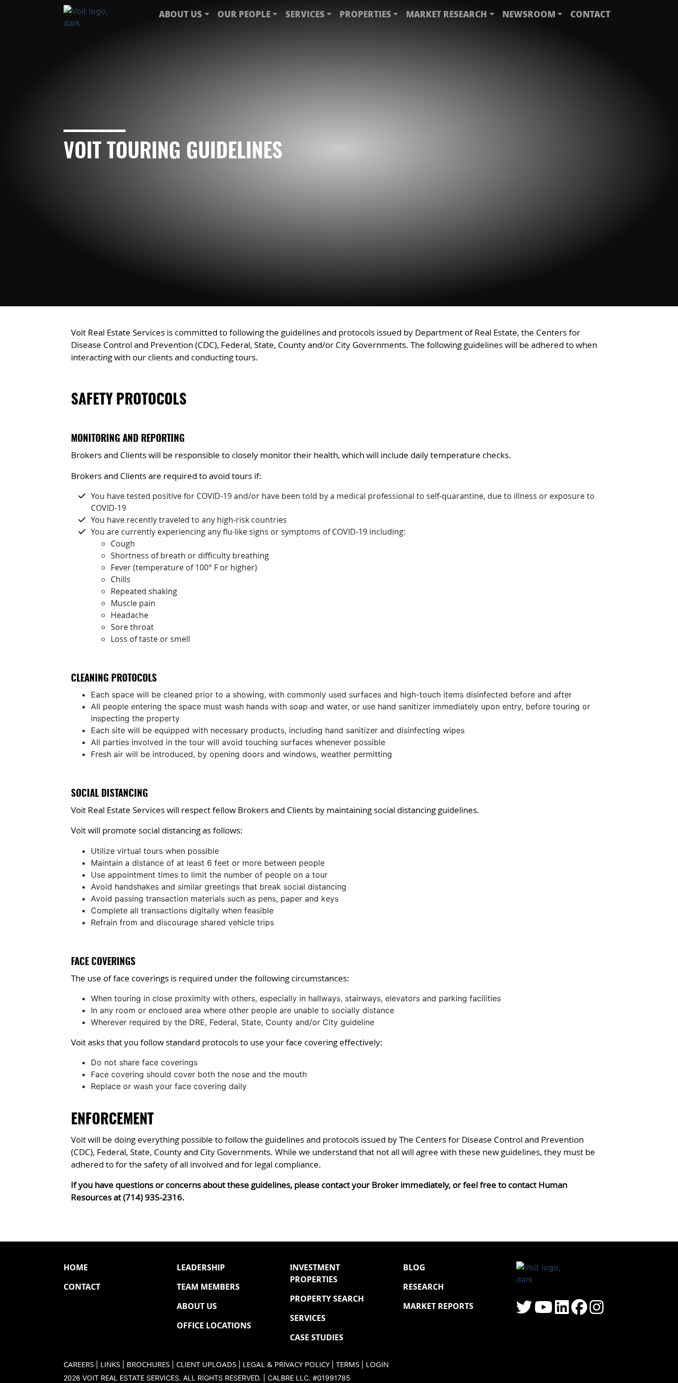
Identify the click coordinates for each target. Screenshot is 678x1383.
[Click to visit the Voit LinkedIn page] (562, 1310)
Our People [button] (244, 14)
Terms (347, 1364)
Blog (414, 1267)
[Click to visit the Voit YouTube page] (543, 1310)
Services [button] (305, 14)
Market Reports (438, 1306)
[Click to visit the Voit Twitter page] (524, 1310)
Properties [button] (365, 14)
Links (110, 1364)
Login (377, 1364)
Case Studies (316, 1337)
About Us (197, 1306)
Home (76, 1267)
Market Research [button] (446, 14)
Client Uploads (206, 1364)
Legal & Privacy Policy (286, 1364)
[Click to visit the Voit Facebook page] (579, 1310)
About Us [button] (180, 14)
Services (308, 1318)
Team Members (208, 1286)
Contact (590, 14)
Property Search (327, 1298)
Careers (79, 1364)
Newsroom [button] (528, 14)
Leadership (201, 1267)
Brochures (148, 1364)
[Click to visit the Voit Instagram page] (597, 1310)
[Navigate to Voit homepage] (93, 14)
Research (423, 1286)
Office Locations (214, 1325)
